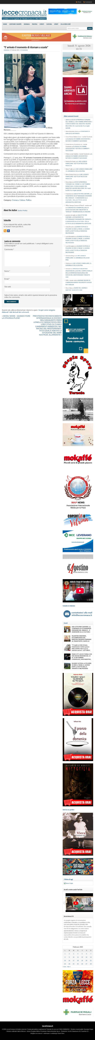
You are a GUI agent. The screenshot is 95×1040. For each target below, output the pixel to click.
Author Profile (22, 210)
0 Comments (24, 50)
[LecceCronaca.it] (24, 19)
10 (73, 957)
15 (65, 960)
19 (82, 960)
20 (86, 960)
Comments (88, 2)
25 (78, 964)
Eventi (42, 24)
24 (73, 964)
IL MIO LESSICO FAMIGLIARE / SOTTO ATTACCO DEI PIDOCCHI (76, 163)
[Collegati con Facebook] (8, 230)
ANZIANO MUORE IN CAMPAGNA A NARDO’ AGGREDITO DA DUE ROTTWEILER (79, 282)
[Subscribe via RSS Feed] (5, 230)
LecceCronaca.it (47, 1026)
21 (91, 960)
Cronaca (27, 24)
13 (86, 957)
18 (78, 960)
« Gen (64, 966)
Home (5, 24)
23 (69, 964)
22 (65, 964)
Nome (7, 271)
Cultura (49, 24)
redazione (6, 50)
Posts (79, 2)
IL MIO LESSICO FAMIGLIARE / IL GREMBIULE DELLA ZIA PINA (77, 258)
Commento (9, 249)
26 (82, 964)
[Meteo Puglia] (68, 883)
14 (91, 957)
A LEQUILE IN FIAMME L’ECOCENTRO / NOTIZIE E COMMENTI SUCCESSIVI (77, 148)
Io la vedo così (65, 24)
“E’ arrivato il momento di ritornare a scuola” (26, 47)
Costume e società (15, 24)
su (68, 119)
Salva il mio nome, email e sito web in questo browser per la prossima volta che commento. (30, 296)
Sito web (7, 287)
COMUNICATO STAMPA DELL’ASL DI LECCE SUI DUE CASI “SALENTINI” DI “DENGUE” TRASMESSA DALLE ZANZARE (78, 209)
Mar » (69, 966)
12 (82, 957)
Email (7, 279)
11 (78, 957)
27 (86, 964)
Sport (56, 24)
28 (91, 964)
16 (69, 960)
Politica (34, 24)
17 (73, 960)
